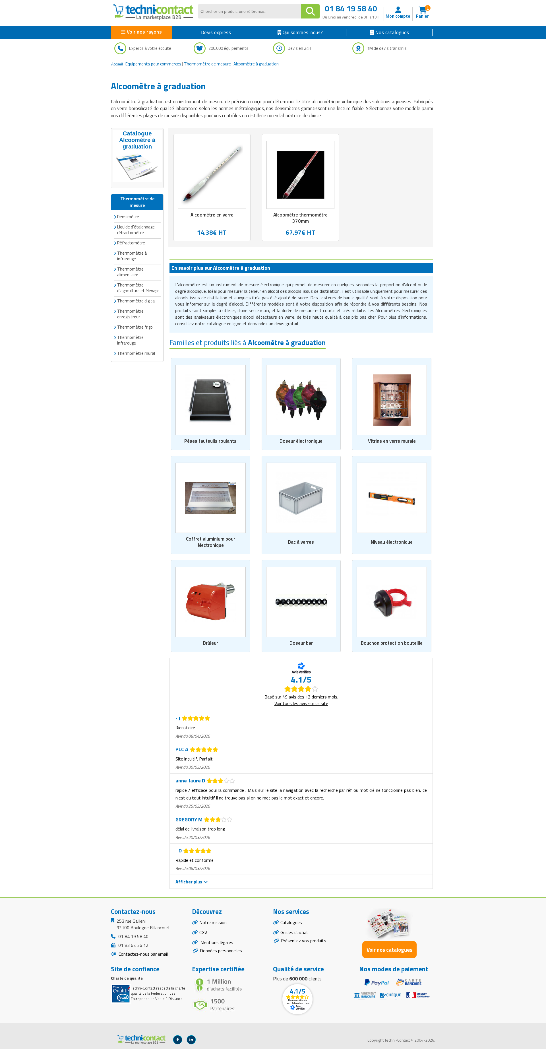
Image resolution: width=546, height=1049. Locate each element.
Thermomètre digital (136, 301)
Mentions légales (216, 942)
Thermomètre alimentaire (130, 272)
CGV (203, 932)
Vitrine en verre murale (392, 441)
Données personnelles (221, 950)
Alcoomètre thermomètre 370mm (300, 218)
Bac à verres (301, 542)
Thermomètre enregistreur (130, 314)
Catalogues (291, 922)
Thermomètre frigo (135, 327)
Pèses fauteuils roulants (210, 441)
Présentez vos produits (303, 940)
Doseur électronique (301, 441)
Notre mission (213, 922)
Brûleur (210, 643)
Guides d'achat (294, 932)
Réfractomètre (131, 243)
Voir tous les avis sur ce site (301, 703)
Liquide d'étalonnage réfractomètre (136, 230)
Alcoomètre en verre (212, 215)
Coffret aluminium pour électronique (210, 542)
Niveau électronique (392, 542)
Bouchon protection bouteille (392, 643)
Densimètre (128, 216)
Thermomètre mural (136, 353)
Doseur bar (301, 643)
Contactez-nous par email (142, 954)
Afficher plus (189, 881)
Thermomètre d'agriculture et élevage (138, 288)
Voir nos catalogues (389, 949)
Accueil (117, 64)
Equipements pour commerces (153, 64)
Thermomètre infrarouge (130, 340)
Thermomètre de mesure (207, 64)
